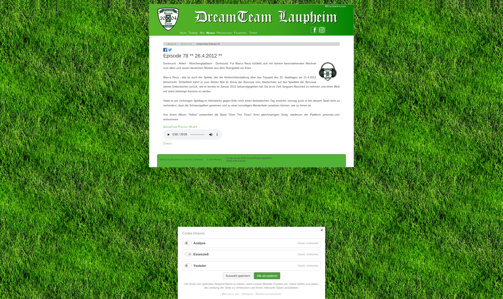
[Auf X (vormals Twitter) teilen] (170, 50)
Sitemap (198, 159)
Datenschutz (177, 159)
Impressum (164, 159)
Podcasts (185, 44)
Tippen (253, 32)
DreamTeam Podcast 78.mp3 (180, 126)
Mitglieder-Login (335, 6)
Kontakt (189, 159)
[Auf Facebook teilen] (165, 50)
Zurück (167, 143)
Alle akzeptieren (267, 275)
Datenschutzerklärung (268, 294)
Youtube (199, 265)
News (183, 32)
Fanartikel (240, 32)
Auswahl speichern (238, 275)
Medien (210, 32)
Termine (193, 32)
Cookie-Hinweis (214, 159)
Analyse (199, 243)
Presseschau (224, 32)
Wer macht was (230, 294)
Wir (202, 32)
